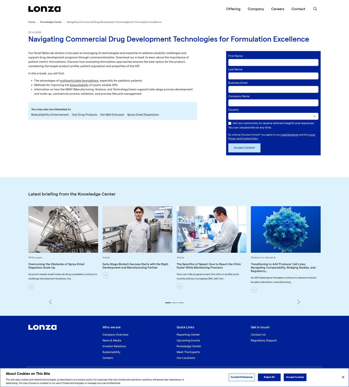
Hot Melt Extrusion (112, 114)
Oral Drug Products (84, 114)
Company (256, 9)
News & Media (112, 340)
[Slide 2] (174, 303)
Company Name (239, 96)
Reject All (269, 377)
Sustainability (111, 352)
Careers (277, 9)
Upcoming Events (188, 340)
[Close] (343, 377)
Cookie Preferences (242, 377)
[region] (174, 377)
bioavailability (79, 85)
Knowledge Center (51, 22)
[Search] (315, 9)
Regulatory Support (264, 340)
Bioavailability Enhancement (50, 114)
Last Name (235, 69)
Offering (233, 9)
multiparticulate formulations (79, 80)
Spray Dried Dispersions (143, 114)
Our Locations (186, 358)
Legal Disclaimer (289, 134)
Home (31, 22)
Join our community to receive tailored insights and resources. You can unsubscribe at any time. (271, 125)
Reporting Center (188, 334)
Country (233, 110)
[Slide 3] (181, 303)
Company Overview (115, 334)
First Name (235, 56)
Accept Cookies (295, 377)
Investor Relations (114, 346)
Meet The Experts (188, 352)
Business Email (238, 83)
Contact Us (258, 334)
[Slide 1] (168, 303)
